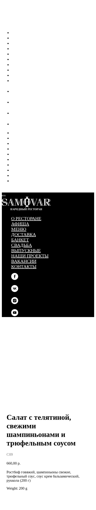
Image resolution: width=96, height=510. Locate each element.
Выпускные (29, 164)
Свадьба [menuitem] (25, 58)
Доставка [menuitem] (27, 48)
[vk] (14, 102)
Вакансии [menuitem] (27, 74)
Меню (22, 143)
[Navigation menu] (5, 189)
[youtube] (14, 124)
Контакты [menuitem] (27, 80)
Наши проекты (33, 169)
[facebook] (14, 91)
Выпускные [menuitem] (29, 64)
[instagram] (14, 113)
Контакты (27, 180)
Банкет (23, 153)
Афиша (24, 137)
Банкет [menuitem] (23, 53)
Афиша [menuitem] (24, 37)
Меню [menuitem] (22, 42)
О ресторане (26, 132)
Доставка (27, 148)
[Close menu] (4, 195)
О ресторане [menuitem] (26, 32)
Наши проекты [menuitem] (33, 69)
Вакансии (27, 175)
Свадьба (25, 159)
